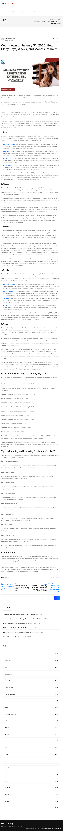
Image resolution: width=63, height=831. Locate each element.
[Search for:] (26, 598)
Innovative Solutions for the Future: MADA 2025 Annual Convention (22, 588)
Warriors (31, 808)
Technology (32, 11)
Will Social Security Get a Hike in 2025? (12, 636)
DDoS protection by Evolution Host (53, 828)
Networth (31, 767)
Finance (50, 11)
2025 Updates (13, 11)
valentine (31, 794)
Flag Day (31, 734)
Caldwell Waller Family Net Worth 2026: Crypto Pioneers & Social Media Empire (22, 619)
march (31, 754)
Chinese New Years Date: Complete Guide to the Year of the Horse (19, 614)
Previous (17, 583)
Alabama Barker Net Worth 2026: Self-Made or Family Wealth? (18, 623)
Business (41, 11)
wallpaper (31, 801)
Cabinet (31, 701)
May (31, 761)
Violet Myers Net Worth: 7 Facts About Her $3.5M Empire (16, 627)
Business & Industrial (31, 694)
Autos (22, 11)
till (8, 577)
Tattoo (31, 781)
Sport (31, 774)
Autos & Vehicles (31, 680)
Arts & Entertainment (31, 674)
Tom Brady (31, 788)
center (31, 707)
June (31, 747)
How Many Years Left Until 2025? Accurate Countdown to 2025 (18, 632)
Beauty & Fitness (31, 687)
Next (45, 584)
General (31, 741)
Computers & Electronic (31, 714)
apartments (31, 660)
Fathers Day (31, 721)
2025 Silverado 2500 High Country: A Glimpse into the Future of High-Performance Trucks (39, 588)
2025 (5, 577)
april (31, 667)
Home (4, 11)
